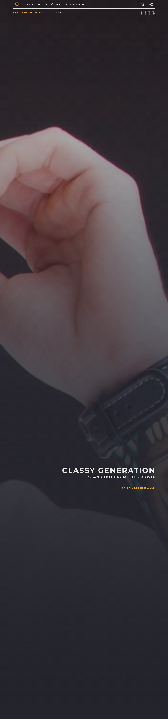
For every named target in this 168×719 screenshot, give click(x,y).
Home (15, 12)
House (42, 12)
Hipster (33, 12)
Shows (23, 12)
